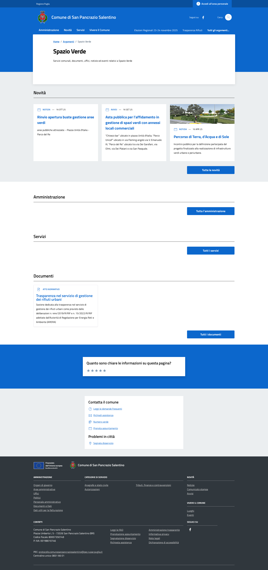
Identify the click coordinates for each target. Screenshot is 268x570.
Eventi (190, 515)
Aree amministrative (44, 489)
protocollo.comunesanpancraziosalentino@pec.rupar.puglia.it (71, 552)
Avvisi (114, 109)
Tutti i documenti (210, 334)
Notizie (190, 485)
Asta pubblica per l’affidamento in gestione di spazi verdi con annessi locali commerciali (132, 122)
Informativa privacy (159, 534)
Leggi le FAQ (116, 530)
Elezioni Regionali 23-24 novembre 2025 (156, 30)
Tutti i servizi (211, 251)
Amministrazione (49, 30)
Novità (68, 30)
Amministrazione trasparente (164, 530)
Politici (37, 498)
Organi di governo (43, 485)
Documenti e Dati (43, 506)
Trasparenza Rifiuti (192, 30)
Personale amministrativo (47, 502)
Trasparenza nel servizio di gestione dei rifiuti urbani (64, 297)
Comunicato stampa (197, 489)
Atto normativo (51, 289)
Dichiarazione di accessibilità (164, 542)
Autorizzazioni (92, 489)
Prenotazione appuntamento (125, 534)
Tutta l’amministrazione (210, 211)
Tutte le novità (211, 170)
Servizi (81, 30)
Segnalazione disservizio (123, 538)
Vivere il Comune (99, 30)
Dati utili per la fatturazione (48, 510)
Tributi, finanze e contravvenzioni (153, 485)
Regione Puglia (43, 3)
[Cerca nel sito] (228, 17)
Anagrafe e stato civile (96, 485)
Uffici (36, 493)
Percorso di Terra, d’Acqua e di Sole (201, 136)
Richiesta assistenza (121, 542)
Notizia (46, 109)
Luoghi (190, 511)
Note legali (154, 538)
